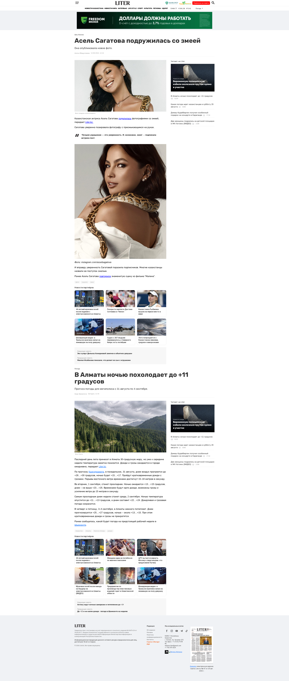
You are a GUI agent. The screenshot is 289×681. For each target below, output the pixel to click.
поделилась (125, 118)
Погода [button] (199, 8)
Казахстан (79, 531)
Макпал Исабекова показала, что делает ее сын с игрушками (104, 360)
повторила (105, 276)
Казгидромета (96, 471)
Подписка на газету (201, 3)
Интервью (122, 8)
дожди (110, 531)
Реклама (150, 632)
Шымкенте (80, 525)
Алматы (88, 531)
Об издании (151, 630)
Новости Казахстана (94, 8)
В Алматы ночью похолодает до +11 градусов (191, 96)
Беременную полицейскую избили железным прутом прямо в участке (192, 84)
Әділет (165, 8)
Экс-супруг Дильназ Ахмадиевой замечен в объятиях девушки (104, 353)
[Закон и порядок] (172, 3)
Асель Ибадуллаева (82, 53)
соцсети (84, 282)
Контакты (150, 639)
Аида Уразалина (81, 394)
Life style (132, 8)
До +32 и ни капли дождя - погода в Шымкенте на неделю (102, 611)
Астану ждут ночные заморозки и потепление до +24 (100, 605)
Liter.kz (89, 122)
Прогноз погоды (99, 531)
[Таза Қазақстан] (185, 3)
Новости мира (110, 8)
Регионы (157, 8)
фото (77, 282)
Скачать (193, 666)
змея (92, 282)
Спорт (140, 8)
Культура (148, 8)
